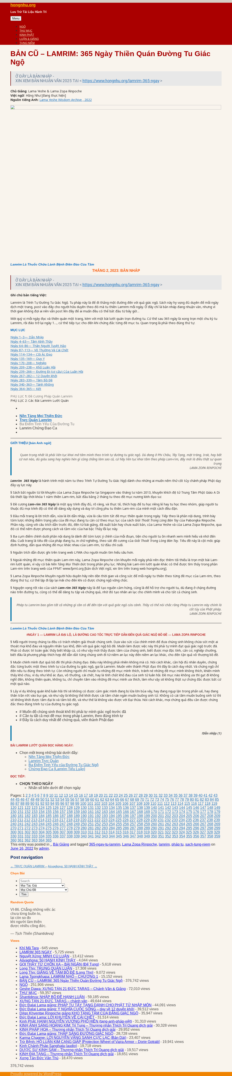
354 (182, 836)
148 (210, 808)
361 (20, 840)
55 (67, 799)
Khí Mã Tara (29, 948)
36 (181, 795)
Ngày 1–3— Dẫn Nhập (27, 337)
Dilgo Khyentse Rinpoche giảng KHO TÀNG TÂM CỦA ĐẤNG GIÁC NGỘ (78, 1013)
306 (56, 832)
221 (90, 820)
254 (112, 824)
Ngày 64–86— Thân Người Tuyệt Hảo (38, 346)
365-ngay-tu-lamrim (104, 844)
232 (168, 820)
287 (133, 828)
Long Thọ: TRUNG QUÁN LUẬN (45, 968)
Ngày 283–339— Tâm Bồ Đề (31, 380)
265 (189, 824)
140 (154, 808)
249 (77, 824)
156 (56, 812)
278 (70, 828)
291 (161, 828)
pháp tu (178, 844)
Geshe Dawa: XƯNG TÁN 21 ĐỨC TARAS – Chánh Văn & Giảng (72, 989)
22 (111, 795)
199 (147, 816)
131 (91, 808)
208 (210, 816)
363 (34, 840)
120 (13, 808)
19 (96, 795)
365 (49, 840)
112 (167, 804)
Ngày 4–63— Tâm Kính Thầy (31, 341)
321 (161, 832)
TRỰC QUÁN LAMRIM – (28, 866)
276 (56, 828)
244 (42, 824)
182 (27, 816)
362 (27, 840)
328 (210, 832)
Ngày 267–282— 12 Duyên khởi (33, 376)
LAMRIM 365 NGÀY (35, 952)
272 (27, 828)
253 (105, 824)
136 (126, 808)
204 (182, 816)
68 (132, 799)
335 (49, 836)
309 (77, 832)
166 (126, 812)
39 (195, 795)
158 (70, 812)
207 (203, 816)
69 (137, 799)
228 (140, 820)
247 (63, 824)
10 (51, 795)
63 (107, 799)
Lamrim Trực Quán (44, 761)
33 (166, 795)
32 (161, 795)
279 (77, 828)
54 (62, 799)
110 (153, 804)
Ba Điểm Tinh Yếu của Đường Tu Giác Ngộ (64, 765)
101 (90, 804)
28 (141, 795)
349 (147, 836)
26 (131, 795)
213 (34, 820)
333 (34, 836)
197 (133, 816)
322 (168, 832)
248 (70, 824)
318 (140, 832)
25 (126, 795)
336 (56, 836)
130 (84, 808)
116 (194, 804)
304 (42, 832)
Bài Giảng (61, 844)
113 (173, 804)
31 (156, 795)
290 (154, 828)
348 (140, 836)
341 (91, 836)
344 (112, 836)
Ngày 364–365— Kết (25, 389)
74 (162, 799)
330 (13, 836)
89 (27, 804)
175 (189, 812)
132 (98, 808)
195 (119, 816)
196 (126, 816)
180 (13, 816)
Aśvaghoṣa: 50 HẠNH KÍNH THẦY (72, 866)
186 (56, 816)
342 (98, 836)
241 (20, 824)
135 (119, 808)
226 (126, 820)
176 (196, 812)
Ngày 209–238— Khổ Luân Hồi (33, 367)
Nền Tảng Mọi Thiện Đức (49, 757)
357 (203, 836)
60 (92, 799)
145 (189, 808)
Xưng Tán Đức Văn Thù (38, 1058)
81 (197, 799)
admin (44, 848)
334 (42, 836)
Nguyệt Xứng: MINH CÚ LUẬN (44, 956)
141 (161, 808)
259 (147, 824)
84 (212, 799)
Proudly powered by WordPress (35, 1074)
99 (77, 804)
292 (168, 828)
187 (63, 816)
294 (182, 828)
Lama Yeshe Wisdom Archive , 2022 (65, 100)
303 (34, 832)
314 (112, 832)
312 (97, 832)
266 (196, 824)
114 (180, 804)
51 (47, 799)
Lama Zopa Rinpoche (139, 844)
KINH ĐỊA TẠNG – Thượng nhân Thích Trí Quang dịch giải (66, 1054)
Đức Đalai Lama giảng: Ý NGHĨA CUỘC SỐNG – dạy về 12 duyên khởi (76, 1009)
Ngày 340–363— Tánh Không (32, 384)
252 (98, 824)
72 (152, 799)
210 (13, 820)
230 (154, 820)
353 (175, 836)
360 (13, 840)
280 (84, 828)
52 (52, 799)
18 (91, 795)
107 (132, 804)
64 (112, 799)
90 (32, 804)
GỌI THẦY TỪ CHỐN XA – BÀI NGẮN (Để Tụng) (59, 964)
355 (189, 836)
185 (49, 816)
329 (217, 832)
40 (200, 795)
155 (49, 812)
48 (32, 799)
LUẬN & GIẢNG (29, 39)
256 (126, 824)
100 (83, 804)
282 (98, 828)
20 (101, 795)
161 (91, 812)
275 (49, 828)
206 (196, 816)
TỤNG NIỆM (27, 43)
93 (47, 804)
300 (13, 832)
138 (140, 808)
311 (91, 832)
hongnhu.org (23, 5)
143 (175, 808)
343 (105, 836)
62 (102, 799)
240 (13, 824)
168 (140, 812)
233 (175, 820)
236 (196, 820)
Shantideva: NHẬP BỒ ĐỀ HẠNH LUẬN (52, 997)
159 (77, 812)
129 (77, 808)
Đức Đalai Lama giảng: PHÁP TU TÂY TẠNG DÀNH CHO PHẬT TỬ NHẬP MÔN (85, 1005)
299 (217, 828)
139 (147, 808)
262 (168, 824)
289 (147, 828)
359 (217, 836)
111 (160, 804)
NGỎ (22, 26)
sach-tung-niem (197, 844)
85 (217, 799)
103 (104, 804)
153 (34, 812)
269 (217, 824)
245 (49, 824)
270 (13, 828)
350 (154, 836)
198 (140, 816)
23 (116, 795)
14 (71, 795)
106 (125, 804)
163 (105, 812)
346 (126, 836)
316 (126, 832)
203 (175, 816)
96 (62, 804)
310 (84, 832)
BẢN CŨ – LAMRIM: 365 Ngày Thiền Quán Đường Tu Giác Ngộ (71, 981)
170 (154, 812)
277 (63, 828)
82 (202, 799)
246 (56, 824)
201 (161, 816)
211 (20, 820)
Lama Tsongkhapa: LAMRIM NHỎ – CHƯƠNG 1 (58, 976)
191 (91, 816)
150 (13, 812)
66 (122, 799)
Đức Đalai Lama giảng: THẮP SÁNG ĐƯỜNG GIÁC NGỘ (66, 1033)
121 (20, 808)
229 (147, 820)
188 (70, 816)
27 (136, 795)
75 (167, 799)
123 (34, 808)
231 (161, 820)
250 (84, 824)
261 (161, 824)
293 (175, 828)
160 (84, 812)
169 (147, 812)
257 (133, 824)
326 (196, 832)
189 (77, 816)
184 (42, 816)
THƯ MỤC (25, 30)
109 (146, 804)
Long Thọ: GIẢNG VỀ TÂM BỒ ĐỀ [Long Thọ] (56, 972)
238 (210, 820)
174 (182, 812)
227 (133, 820)
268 (210, 824)
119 (214, 804)
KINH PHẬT (26, 34)
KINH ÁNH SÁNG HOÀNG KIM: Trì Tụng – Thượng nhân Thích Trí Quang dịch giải (86, 1025)
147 (203, 808)
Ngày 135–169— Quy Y (27, 358)
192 (98, 816)
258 (140, 824)
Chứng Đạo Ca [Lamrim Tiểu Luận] (57, 769)
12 (61, 795)
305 (49, 832)
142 (168, 808)
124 (42, 808)
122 (27, 808)
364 (42, 840)
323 (175, 832)
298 (210, 828)
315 (119, 832)
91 (37, 804)
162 (98, 812)
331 (20, 836)
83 (207, 799)
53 (57, 799)
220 (83, 820)
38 (190, 795)
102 (97, 804)
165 (119, 812)
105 (118, 804)
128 (70, 808)
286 (126, 828)
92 (42, 804)
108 (139, 804)
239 (217, 820)
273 (34, 828)
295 (189, 828)
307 (63, 832)
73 (157, 799)
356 (196, 836)
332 (27, 836)
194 (112, 816)
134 (112, 808)
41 (205, 795)
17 (86, 795)
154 (42, 812)
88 (22, 804)
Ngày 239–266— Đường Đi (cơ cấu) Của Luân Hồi (46, 371)
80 (192, 799)
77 (177, 799)
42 (210, 795)
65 (117, 799)
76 (172, 799)
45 (17, 799)
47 (27, 799)
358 (210, 836)
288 (140, 828)
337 (63, 836)
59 (87, 799)
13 (66, 795)
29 (146, 795)
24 (121, 795)
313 (105, 832)
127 (63, 808)
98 (72, 804)
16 (81, 795)
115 (187, 804)
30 (151, 795)
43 (215, 795)
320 (154, 832)
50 (42, 799)
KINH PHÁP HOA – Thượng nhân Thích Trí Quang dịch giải (67, 1029)
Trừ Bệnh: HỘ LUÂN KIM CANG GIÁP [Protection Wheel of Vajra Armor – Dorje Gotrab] (89, 1042)
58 (82, 799)
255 (119, 824)
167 (133, 812)
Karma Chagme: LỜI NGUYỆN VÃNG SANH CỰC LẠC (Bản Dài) (72, 1038)
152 (27, 812)
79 (187, 799)
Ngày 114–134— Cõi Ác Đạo (31, 354)
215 (48, 820)
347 (133, 836)
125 (49, 808)
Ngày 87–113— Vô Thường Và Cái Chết (39, 350)
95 (57, 804)
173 (175, 812)
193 (105, 816)
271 (20, 828)
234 (182, 820)
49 (37, 799)
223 (105, 820)
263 (175, 824)
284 (112, 828)
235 (189, 820)
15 (76, 795)
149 (217, 808)
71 (147, 799)
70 (142, 799)
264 (182, 824)
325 (189, 832)
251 (91, 824)
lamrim (164, 844)
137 (133, 808)
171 (161, 812)
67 (127, 799)
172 (168, 812)
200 (154, 816)
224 (112, 820)
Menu (15, 18)
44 (12, 799)
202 (168, 816)
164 (112, 812)
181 (20, 816)
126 (56, 808)
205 (189, 816)
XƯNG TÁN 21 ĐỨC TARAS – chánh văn (53, 1001)
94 (52, 804)
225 (119, 820)
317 (133, 832)
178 (210, 812)
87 (17, 804)
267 (203, 824)
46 (22, 799)
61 (97, 799)
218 (69, 820)
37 (186, 795)
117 (201, 804)
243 (34, 824)
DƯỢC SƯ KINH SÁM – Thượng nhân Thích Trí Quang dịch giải (71, 1050)
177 (203, 812)
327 (203, 832)
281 (91, 828)
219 (76, 820)
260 (154, 824)
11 (56, 795)
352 (168, 836)
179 (217, 812)
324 (182, 832)
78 (182, 799)
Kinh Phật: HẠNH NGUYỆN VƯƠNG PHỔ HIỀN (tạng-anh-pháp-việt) (75, 1021)
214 (41, 820)
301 (20, 832)
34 (171, 795)
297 (203, 828)
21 (106, 795)
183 (34, 816)
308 (70, 832)
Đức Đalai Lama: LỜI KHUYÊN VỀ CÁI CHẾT (56, 1017)
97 (67, 804)
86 (12, 804)
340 (84, 836)
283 (105, 828)
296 (196, 828)
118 (207, 804)
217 (62, 820)
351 (161, 836)
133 (105, 808)
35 (176, 795)
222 (97, 820)
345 (119, 836)
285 (119, 828)
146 (196, 808)
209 (217, 816)
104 (111, 804)
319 (147, 832)
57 (77, 799)
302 (27, 832)
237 (203, 820)
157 (63, 812)
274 (42, 828)
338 (70, 836)
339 (77, 836)
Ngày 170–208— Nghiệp (28, 363)
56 (72, 799)
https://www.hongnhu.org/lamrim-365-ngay (120, 81)
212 (27, 820)
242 (27, 824)
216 (55, 820)
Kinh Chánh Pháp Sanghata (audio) (48, 1046)
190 (84, 816)
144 (182, 808)
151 (20, 812)
